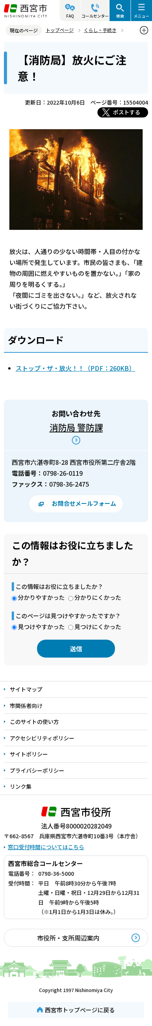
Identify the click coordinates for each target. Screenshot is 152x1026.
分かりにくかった (97, 597)
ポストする (126, 112)
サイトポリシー (29, 754)
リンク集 (21, 786)
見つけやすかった (41, 626)
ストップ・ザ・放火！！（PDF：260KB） (75, 368)
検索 (120, 16)
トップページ (60, 30)
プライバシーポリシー (37, 770)
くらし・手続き (100, 30)
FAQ (70, 16)
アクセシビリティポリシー (42, 738)
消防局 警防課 (76, 427)
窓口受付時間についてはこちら (46, 847)
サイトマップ (26, 689)
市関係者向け (26, 705)
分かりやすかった (41, 597)
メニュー (141, 16)
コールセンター (95, 16)
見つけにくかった (97, 626)
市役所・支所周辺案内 (68, 937)
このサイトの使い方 (34, 721)
